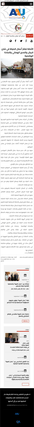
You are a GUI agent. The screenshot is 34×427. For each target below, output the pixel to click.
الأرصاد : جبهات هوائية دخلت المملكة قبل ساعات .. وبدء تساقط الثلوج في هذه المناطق (9, 259)
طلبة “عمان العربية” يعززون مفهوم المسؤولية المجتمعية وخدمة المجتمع (18, 301)
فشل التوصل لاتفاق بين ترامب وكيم (26, 257)
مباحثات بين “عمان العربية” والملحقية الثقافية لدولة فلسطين (18, 285)
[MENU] (31, 4)
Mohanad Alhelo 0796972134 (21, 405)
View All (25, 321)
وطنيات (26, 253)
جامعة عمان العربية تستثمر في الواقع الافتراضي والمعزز (18, 315)
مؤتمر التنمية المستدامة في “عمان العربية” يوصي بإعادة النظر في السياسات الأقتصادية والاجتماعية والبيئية (17, 377)
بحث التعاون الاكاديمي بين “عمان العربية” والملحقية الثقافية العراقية (17, 362)
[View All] (25, 384)
